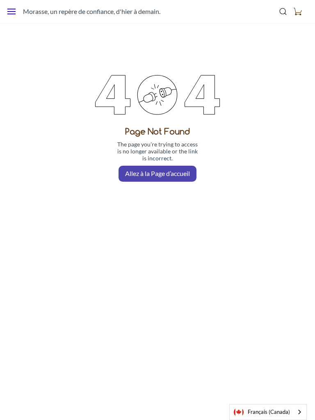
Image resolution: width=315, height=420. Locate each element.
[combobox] (268, 412)
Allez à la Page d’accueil (157, 173)
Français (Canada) (269, 412)
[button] (298, 11)
